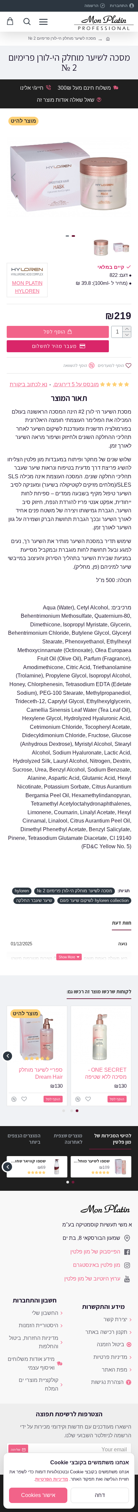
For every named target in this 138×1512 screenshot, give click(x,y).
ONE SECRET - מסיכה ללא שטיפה (106, 1073)
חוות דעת (121, 923)
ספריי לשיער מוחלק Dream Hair (41, 1073)
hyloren (22, 890)
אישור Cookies (38, 1495)
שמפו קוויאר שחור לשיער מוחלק (27, 1161)
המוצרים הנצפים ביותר (24, 1139)
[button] (124, 177)
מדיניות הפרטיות (51, 1479)
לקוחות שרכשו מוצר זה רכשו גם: (99, 992)
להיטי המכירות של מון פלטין (112, 1139)
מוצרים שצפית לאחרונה (68, 1139)
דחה (100, 1495)
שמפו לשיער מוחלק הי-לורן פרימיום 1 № (91, 1161)
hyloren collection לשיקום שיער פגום (94, 900)
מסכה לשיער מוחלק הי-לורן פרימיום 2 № (74, 890)
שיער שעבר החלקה (34, 900)
